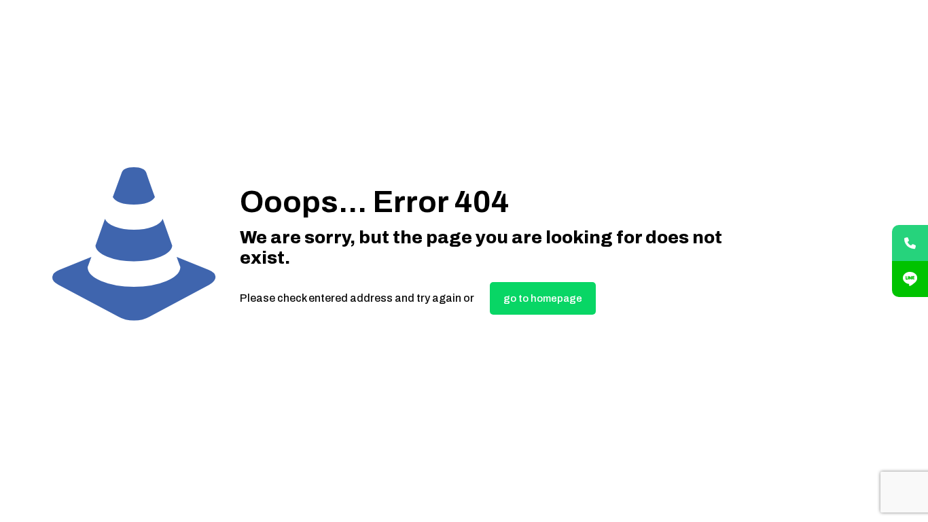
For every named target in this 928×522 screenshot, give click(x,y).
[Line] (910, 279)
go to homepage (542, 298)
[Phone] (910, 243)
